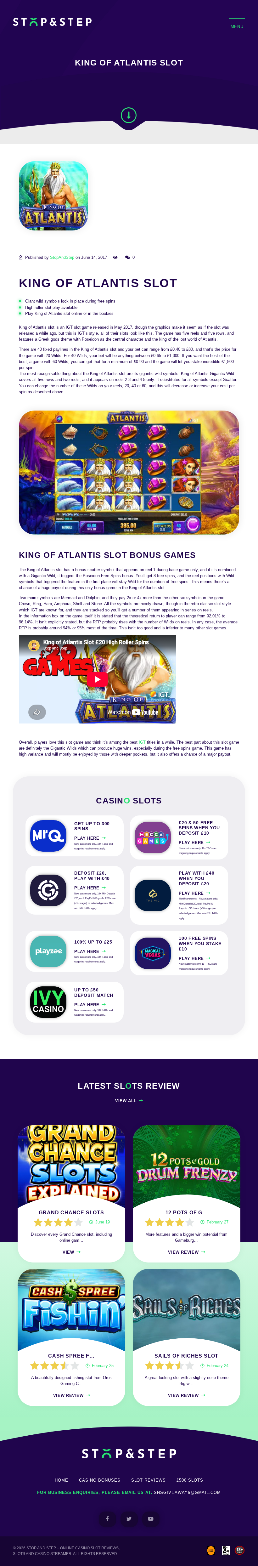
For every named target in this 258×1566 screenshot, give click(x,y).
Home (61, 1480)
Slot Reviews (148, 1480)
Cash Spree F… (71, 1356)
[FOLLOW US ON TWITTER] (129, 1519)
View (68, 1252)
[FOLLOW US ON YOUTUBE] (151, 1519)
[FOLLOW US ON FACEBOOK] (107, 1519)
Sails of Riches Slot (186, 1356)
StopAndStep (62, 257)
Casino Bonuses (99, 1480)
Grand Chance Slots (71, 1212)
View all (126, 1100)
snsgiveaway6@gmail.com (187, 1492)
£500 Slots (190, 1480)
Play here (86, 838)
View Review (183, 1252)
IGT (142, 742)
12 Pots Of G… (186, 1212)
